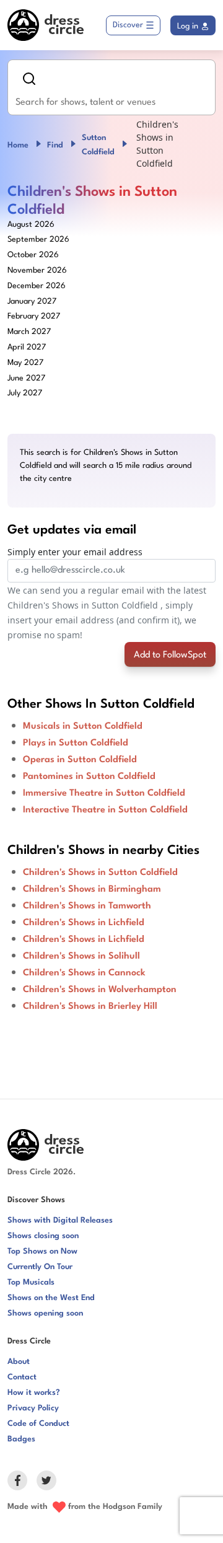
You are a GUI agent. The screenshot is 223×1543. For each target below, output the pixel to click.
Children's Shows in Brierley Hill (90, 1006)
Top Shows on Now (42, 1251)
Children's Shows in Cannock (84, 973)
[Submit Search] (29, 79)
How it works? (33, 1393)
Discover (128, 25)
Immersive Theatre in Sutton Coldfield (104, 793)
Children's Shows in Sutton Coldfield (100, 872)
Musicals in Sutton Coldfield (82, 726)
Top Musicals (31, 1282)
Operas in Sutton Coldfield (80, 760)
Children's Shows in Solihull (81, 956)
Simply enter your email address (74, 552)
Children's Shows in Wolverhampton (100, 990)
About (18, 1362)
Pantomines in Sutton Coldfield (89, 776)
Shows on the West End (51, 1298)
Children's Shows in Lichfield (83, 923)
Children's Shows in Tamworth (87, 906)
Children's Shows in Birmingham (92, 889)
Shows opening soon (45, 1313)
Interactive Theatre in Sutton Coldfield (105, 810)
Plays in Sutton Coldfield (75, 743)
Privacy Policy (33, 1408)
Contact (22, 1377)
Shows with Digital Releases (60, 1220)
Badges (21, 1439)
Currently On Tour (39, 1267)
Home (17, 145)
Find (55, 145)
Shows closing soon (43, 1236)
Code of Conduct (38, 1424)
